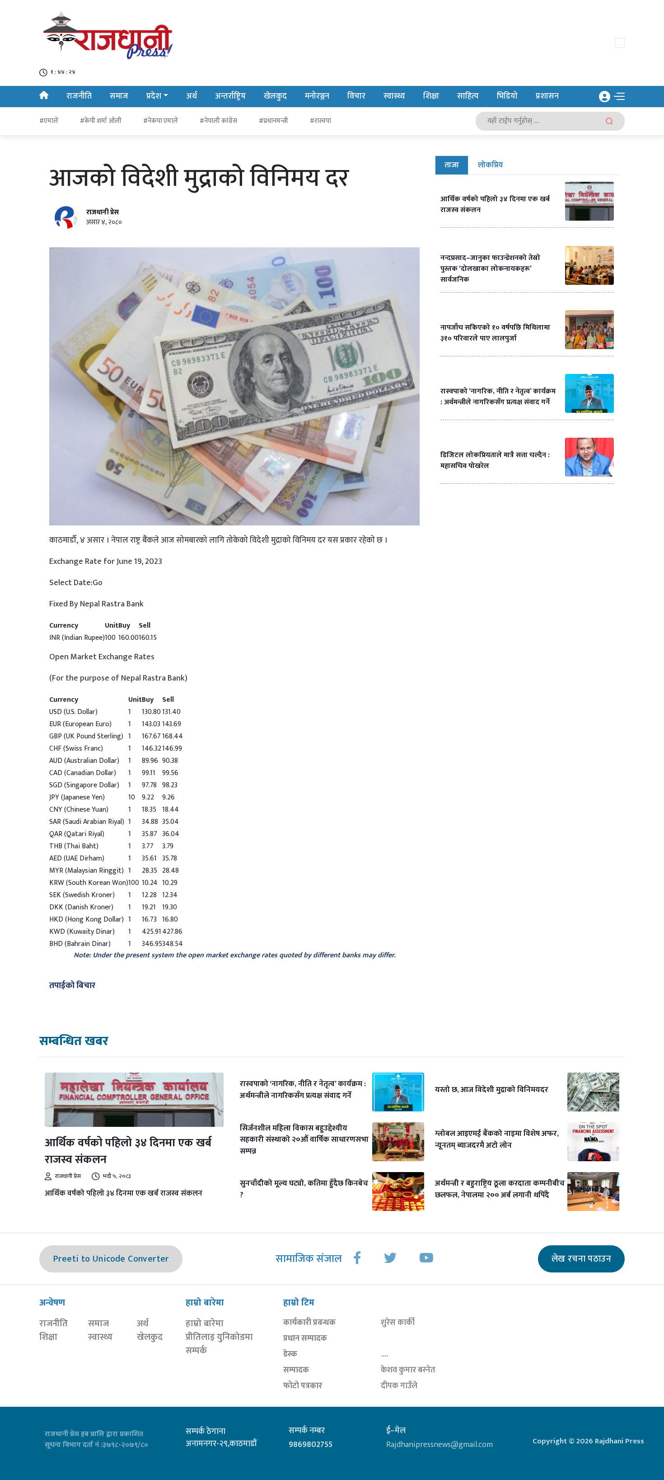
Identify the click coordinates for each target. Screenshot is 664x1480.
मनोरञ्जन (317, 96)
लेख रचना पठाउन (581, 1259)
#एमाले (48, 121)
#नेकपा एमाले (160, 121)
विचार (356, 96)
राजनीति (79, 96)
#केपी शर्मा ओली (101, 121)
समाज (119, 96)
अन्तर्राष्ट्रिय (230, 96)
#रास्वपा (320, 121)
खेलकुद (275, 96)
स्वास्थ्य (394, 96)
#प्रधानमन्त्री (273, 121)
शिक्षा (431, 96)
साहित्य (468, 96)
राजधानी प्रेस (102, 212)
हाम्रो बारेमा (205, 1323)
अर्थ (191, 96)
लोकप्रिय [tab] (490, 165)
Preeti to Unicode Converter (111, 1259)
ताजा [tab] (451, 165)
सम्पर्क (196, 1350)
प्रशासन (547, 96)
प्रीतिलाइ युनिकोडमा (219, 1337)
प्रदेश (153, 96)
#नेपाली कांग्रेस (218, 121)
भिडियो (507, 96)
